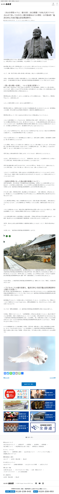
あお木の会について (29, 451)
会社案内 (36, 444)
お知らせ (32, 20)
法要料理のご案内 (16, 451)
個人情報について (8, 446)
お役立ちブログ (44, 464)
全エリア (6, 459)
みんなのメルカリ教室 (31, 464)
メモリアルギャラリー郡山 (22, 469)
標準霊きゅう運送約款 (38, 446)
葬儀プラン (6, 451)
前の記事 (7, 377)
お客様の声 (21, 444)
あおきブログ (7, 464)
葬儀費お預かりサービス (10, 453)
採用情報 (44, 444)
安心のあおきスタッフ (9, 444)
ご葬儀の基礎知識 (18, 464)
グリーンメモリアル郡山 (44, 451)
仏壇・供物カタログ (37, 469)
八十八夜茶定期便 (22, 471)
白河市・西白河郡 (15, 459)
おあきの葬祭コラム (26, 20)
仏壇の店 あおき (8, 469)
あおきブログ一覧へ (28, 384)
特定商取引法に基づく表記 (22, 446)
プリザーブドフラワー (9, 471)
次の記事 (52, 377)
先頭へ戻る (30, 437)
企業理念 (29, 444)
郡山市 (25, 459)
